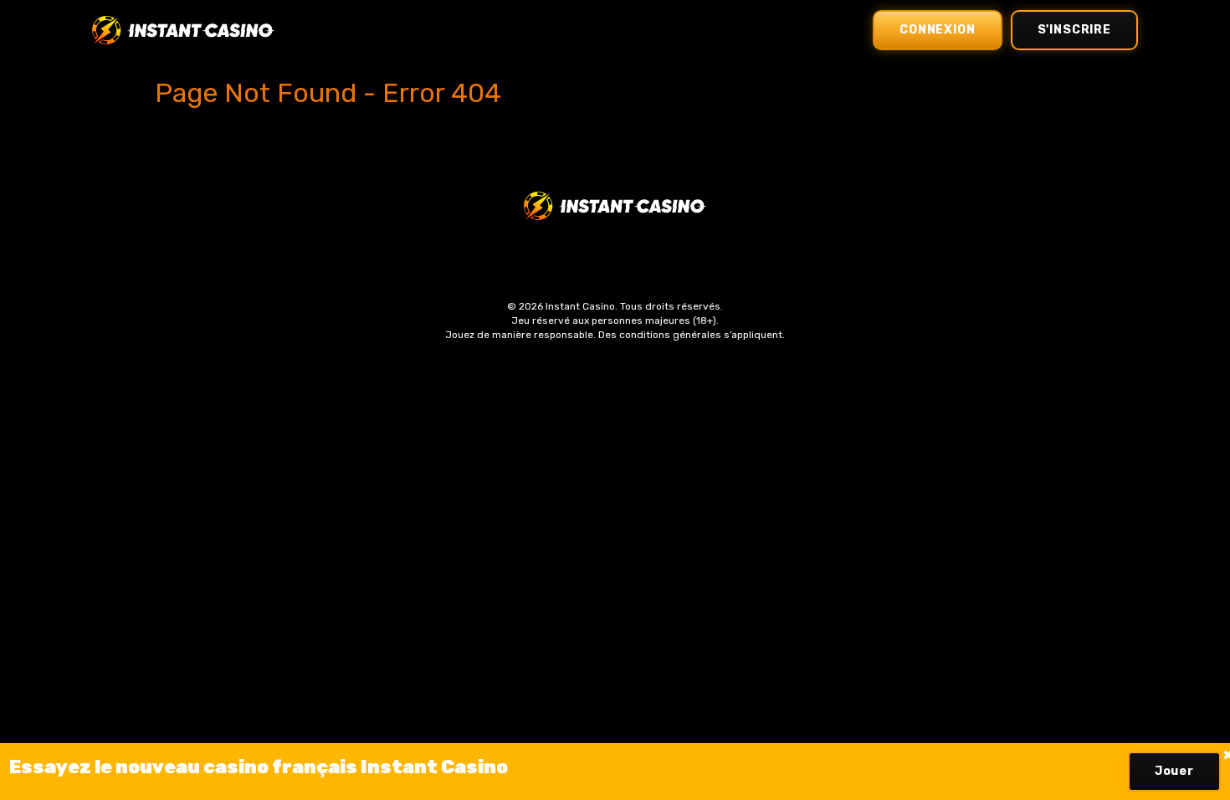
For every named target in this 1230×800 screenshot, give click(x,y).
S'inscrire (1074, 30)
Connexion (937, 30)
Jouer (1174, 771)
